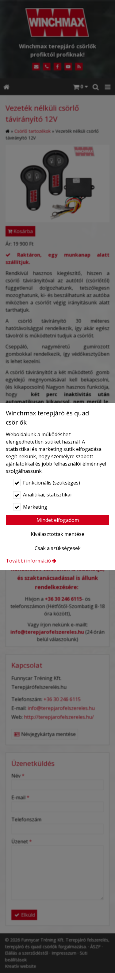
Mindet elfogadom (57, 520)
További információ (28, 560)
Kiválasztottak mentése (57, 534)
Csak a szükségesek (58, 548)
